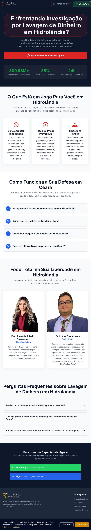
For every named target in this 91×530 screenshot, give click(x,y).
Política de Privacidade (11, 527)
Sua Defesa (79, 503)
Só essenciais (66, 525)
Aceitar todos (81, 525)
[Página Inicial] (8, 4)
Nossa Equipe (80, 506)
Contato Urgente (81, 510)
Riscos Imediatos (81, 499)
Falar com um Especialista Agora (47, 55)
